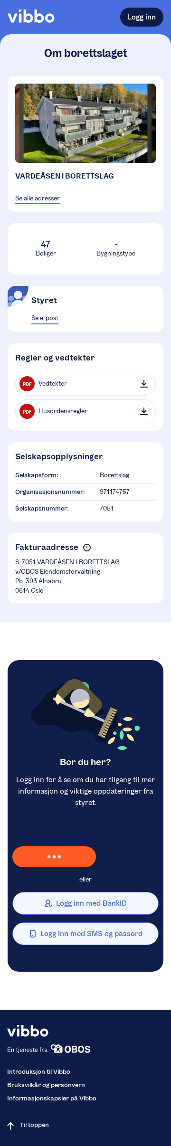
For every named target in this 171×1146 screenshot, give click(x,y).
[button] (86, 547)
